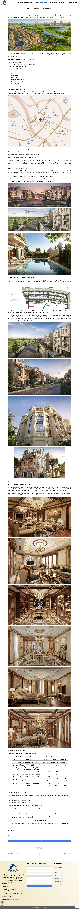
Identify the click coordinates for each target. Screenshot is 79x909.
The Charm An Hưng (58, 884)
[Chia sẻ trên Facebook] (35, 848)
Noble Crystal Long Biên (59, 875)
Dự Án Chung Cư (34, 2)
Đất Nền (51, 2)
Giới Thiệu (26, 2)
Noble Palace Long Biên (59, 878)
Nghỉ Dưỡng (69, 2)
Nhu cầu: (9, 835)
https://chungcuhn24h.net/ (12, 899)
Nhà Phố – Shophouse (59, 2)
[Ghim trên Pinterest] (42, 848)
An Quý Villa (66, 853)
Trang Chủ (20, 2)
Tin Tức (75, 2)
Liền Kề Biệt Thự (44, 2)
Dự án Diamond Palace (13, 91)
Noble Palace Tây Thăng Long (60, 872)
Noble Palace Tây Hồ (58, 870)
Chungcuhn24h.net (43, 907)
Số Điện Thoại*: (11, 830)
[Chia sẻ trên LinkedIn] (44, 848)
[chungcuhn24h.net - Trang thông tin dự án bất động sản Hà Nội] (5, 3)
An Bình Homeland (58, 867)
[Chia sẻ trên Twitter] (37, 848)
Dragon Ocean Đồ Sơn (15, 853)
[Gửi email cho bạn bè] (40, 848)
